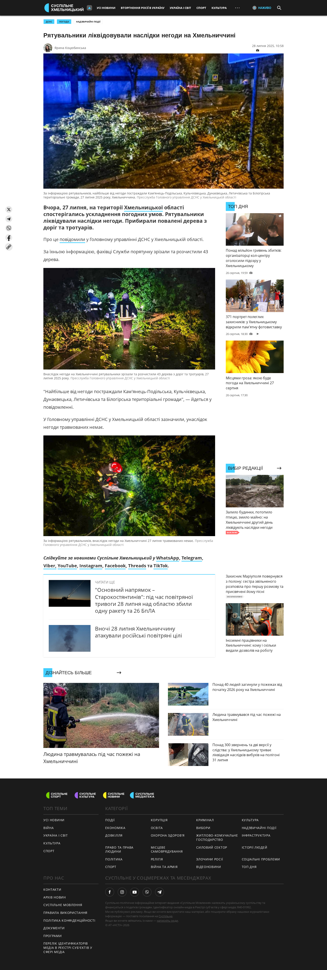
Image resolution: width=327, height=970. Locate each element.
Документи (54, 928)
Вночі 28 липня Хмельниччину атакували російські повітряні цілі (138, 632)
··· (237, 8)
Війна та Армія (164, 867)
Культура (219, 8)
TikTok (160, 566)
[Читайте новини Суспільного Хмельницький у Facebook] (109, 892)
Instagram (90, 566)
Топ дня (249, 867)
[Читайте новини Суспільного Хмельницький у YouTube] (134, 892)
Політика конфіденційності (69, 920)
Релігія (157, 859)
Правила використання (65, 913)
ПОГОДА (64, 21)
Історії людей (254, 847)
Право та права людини (119, 849)
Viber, (50, 566)
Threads (137, 566)
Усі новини (106, 8)
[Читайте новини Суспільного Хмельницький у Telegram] (159, 892)
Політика (114, 859)
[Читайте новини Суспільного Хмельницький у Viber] (147, 892)
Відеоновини (208, 867)
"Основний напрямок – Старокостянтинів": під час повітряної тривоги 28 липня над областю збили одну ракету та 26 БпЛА (144, 600)
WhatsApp (167, 558)
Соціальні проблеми (261, 859)
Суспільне (165, 916)
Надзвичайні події (88, 21)
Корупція (159, 820)
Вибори (203, 828)
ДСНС (49, 21)
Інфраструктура (256, 835)
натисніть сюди (167, 921)
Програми (52, 936)
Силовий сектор (211, 847)
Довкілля (114, 835)
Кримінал (205, 820)
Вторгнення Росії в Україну (142, 8)
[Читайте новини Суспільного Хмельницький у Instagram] (122, 892)
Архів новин (54, 897)
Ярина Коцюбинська (70, 48)
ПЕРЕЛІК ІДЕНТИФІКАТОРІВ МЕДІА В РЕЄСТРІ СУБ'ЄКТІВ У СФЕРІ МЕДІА (67, 947)
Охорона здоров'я (168, 835)
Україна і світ (180, 8)
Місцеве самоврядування (167, 849)
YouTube (67, 566)
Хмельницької (143, 207)
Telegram (192, 558)
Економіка (115, 828)
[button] (9, 209)
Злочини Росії (209, 859)
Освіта (157, 828)
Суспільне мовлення (62, 905)
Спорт (201, 8)
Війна (48, 828)
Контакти (52, 889)
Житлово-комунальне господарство (217, 837)
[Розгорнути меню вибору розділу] (89, 7)
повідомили (72, 239)
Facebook (115, 566)
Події (110, 820)
